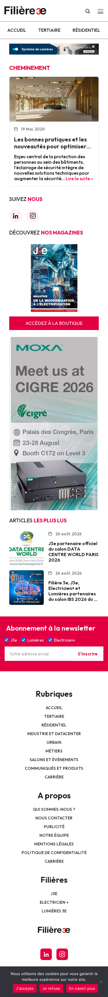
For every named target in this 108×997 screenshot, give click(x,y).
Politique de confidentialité (54, 852)
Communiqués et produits (54, 768)
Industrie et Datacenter (54, 733)
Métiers (54, 751)
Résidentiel (86, 30)
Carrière (54, 777)
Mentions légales (54, 844)
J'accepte (25, 988)
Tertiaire (49, 30)
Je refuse (51, 988)
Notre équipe (54, 835)
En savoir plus (82, 988)
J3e (54, 893)
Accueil (16, 30)
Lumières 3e (54, 911)
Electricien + (54, 902)
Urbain (54, 742)
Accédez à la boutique (54, 323)
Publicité (54, 826)
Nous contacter (54, 818)
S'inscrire (88, 654)
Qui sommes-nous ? (54, 809)
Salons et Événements (54, 759)
